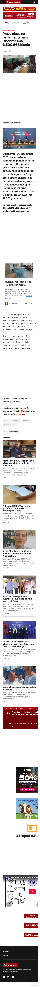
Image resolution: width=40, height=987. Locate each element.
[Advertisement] (20, 97)
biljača (6, 420)
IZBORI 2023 (6, 30)
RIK (14, 424)
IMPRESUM (6, 950)
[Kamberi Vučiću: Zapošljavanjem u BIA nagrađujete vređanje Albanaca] (19, 448)
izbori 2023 (7, 424)
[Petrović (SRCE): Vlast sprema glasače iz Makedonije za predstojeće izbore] (19, 493)
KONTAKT (6, 954)
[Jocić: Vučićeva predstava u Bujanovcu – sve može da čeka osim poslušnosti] (19, 584)
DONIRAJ (22, 413)
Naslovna (5, 22)
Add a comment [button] (12, 430)
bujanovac (26, 420)
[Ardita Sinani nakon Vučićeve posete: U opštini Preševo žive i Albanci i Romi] (19, 538)
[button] (4, 2)
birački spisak (16, 420)
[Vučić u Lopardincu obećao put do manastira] (19, 674)
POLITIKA (14, 22)
